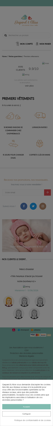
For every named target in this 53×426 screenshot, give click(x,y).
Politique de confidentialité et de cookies (32, 420)
